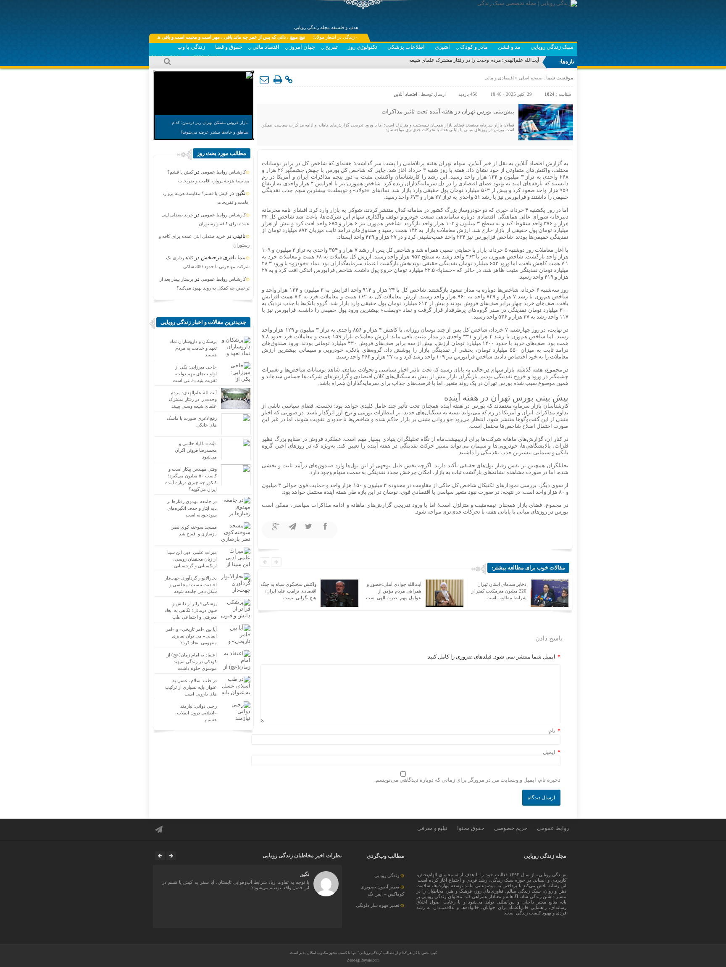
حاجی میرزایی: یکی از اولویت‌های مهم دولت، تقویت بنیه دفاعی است (195, 373)
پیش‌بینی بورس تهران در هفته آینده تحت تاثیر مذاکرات (447, 111)
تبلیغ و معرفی (432, 828)
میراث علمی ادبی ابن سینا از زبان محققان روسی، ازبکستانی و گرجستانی (192, 559)
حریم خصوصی (510, 828)
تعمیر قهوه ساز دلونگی (377, 905)
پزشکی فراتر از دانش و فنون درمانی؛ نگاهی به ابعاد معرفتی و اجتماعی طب (191, 610)
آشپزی (442, 47)
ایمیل (549, 752)
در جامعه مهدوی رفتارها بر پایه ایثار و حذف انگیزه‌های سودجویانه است (192, 508)
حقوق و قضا (228, 47)
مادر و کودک (474, 47)
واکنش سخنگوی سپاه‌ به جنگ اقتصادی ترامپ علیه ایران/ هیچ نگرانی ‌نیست (288, 591)
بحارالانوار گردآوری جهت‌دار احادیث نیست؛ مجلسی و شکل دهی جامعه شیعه (191, 584)
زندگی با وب (191, 47)
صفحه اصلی (530, 77)
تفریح (331, 47)
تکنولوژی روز (362, 47)
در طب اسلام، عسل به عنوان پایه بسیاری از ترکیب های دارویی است (191, 687)
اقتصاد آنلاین (405, 94)
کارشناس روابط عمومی (223, 171)
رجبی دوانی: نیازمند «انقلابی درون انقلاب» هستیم (195, 713)
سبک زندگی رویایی (552, 47)
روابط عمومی (553, 828)
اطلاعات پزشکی (406, 47)
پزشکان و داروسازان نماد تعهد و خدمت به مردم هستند (193, 348)
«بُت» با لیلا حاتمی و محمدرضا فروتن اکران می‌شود (196, 450)
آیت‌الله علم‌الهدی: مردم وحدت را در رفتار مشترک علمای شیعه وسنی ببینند (461, 60)
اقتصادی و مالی (499, 77)
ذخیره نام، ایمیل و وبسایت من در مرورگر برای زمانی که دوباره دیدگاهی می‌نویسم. (467, 780)
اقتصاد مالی (266, 47)
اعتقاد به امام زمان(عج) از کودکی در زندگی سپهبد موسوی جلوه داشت (192, 661)
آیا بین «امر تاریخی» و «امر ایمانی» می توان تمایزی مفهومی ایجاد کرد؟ (191, 636)
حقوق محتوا (470, 828)
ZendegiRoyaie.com (363, 960)
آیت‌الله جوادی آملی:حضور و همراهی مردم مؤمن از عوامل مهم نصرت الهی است (393, 591)
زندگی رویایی (386, 875)
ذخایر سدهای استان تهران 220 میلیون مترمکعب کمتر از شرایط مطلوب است (498, 591)
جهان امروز (302, 47)
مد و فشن (509, 47)
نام (552, 730)
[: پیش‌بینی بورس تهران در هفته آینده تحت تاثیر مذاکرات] (264, 80)
